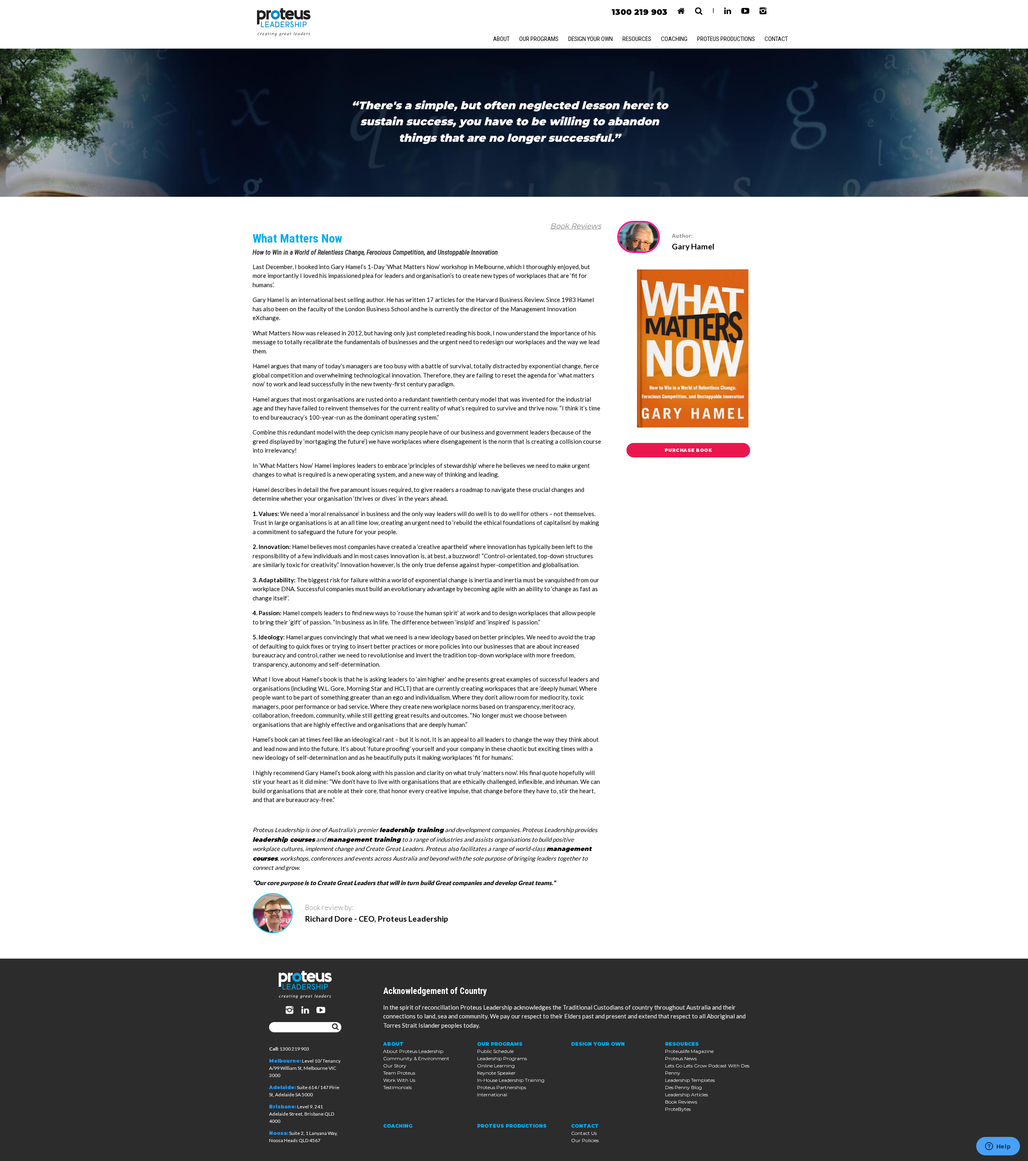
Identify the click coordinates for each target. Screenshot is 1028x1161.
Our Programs (539, 39)
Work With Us (399, 1080)
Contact (776, 39)
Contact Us (584, 1133)
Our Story (394, 1066)
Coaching (674, 39)
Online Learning (496, 1066)
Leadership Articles (686, 1095)
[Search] (335, 1027)
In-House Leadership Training (511, 1080)
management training (364, 839)
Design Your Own (590, 39)
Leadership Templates (690, 1080)
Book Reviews (575, 226)
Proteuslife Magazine (689, 1051)
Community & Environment (416, 1058)
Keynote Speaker (496, 1073)
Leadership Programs (502, 1058)
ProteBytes (678, 1109)
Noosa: (278, 1133)
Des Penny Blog (683, 1087)
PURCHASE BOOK (688, 450)
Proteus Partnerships (501, 1087)
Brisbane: (282, 1107)
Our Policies (585, 1140)
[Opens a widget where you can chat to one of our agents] (998, 1147)
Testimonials (397, 1087)
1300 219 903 (639, 12)
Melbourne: (285, 1061)
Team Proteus (399, 1073)
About (501, 39)
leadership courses (284, 839)
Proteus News (681, 1058)
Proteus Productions (726, 39)
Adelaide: (282, 1087)
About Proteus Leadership (413, 1051)
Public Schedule (495, 1051)
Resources (636, 39)
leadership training (411, 830)
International (492, 1095)
